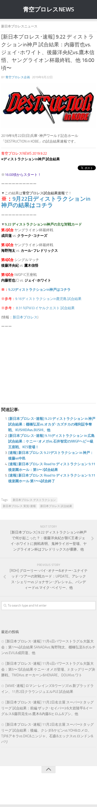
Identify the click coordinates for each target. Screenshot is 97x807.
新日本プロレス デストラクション (34, 500)
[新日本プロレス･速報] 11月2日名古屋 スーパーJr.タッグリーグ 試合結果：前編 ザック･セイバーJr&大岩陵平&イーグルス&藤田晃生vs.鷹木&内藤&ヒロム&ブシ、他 (47, 708)
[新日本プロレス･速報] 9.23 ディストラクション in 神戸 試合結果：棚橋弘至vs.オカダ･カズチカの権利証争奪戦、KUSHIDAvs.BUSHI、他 (51, 424)
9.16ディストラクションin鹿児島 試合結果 (48, 299)
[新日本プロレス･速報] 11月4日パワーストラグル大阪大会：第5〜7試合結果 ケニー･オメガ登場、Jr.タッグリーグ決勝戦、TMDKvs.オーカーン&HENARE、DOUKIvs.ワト (48, 669)
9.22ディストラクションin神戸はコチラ (39, 289)
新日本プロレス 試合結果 (56, 506)
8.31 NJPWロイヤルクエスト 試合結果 (45, 308)
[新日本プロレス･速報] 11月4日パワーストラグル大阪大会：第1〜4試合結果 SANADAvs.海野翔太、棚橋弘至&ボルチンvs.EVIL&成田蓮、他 (48, 647)
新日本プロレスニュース (19, 26)
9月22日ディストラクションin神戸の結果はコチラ (45, 201)
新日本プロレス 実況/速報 (19, 506)
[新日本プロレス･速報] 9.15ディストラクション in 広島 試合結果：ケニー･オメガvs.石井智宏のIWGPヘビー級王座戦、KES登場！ (51, 441)
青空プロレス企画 (17, 77)
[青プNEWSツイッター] (43, 791)
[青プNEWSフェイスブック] (53, 791)
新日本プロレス (25, 317)
